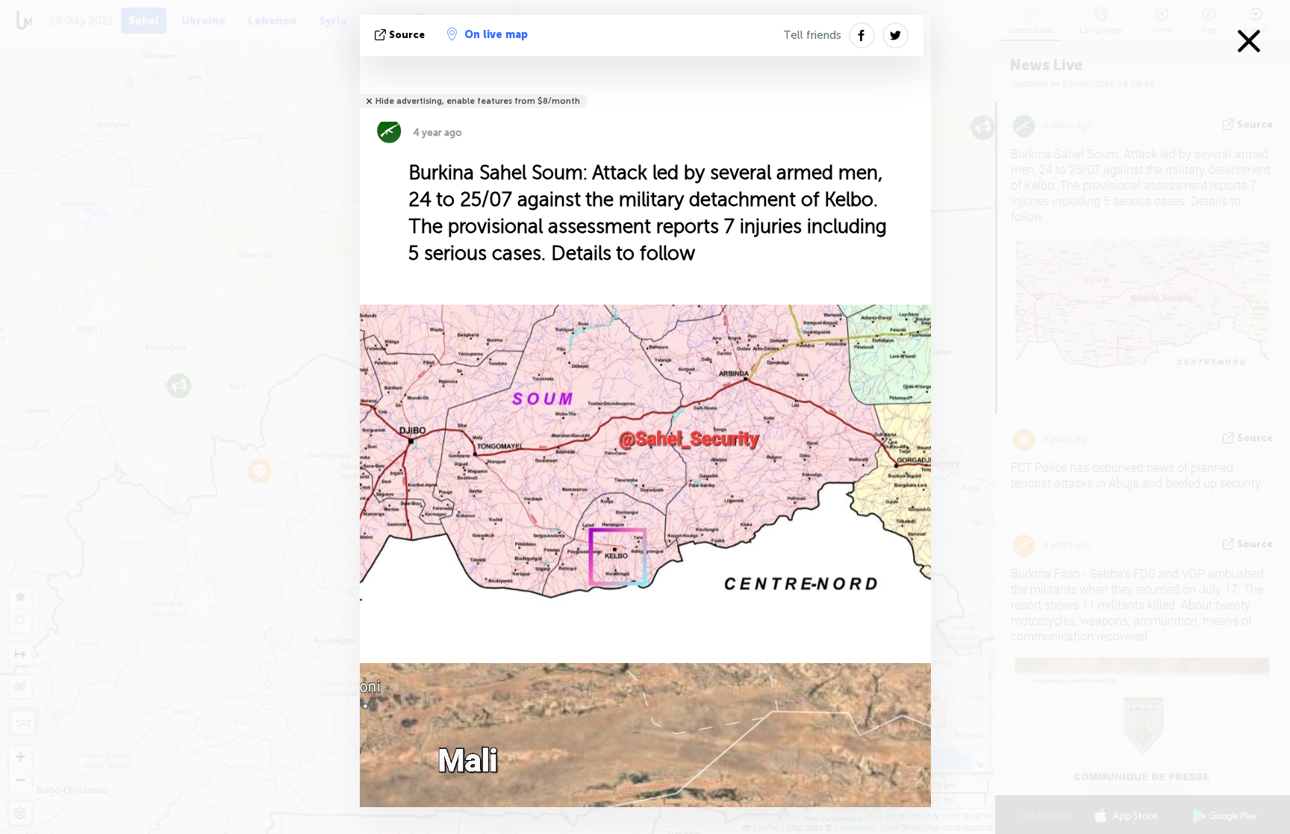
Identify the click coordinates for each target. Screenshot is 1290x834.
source (407, 34)
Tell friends (812, 35)
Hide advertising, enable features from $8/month (478, 101)
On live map (496, 34)
